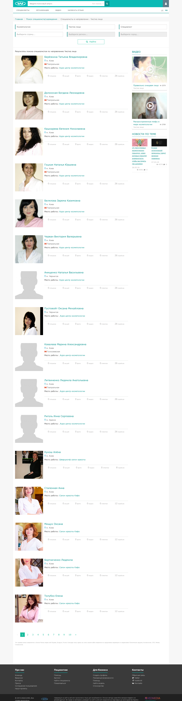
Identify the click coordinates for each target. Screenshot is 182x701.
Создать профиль (100, 675)
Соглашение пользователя (26, 686)
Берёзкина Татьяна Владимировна (65, 56)
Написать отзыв (76, 10)
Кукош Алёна (52, 452)
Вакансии (19, 678)
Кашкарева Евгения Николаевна (64, 128)
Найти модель (98, 683)
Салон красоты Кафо (69, 495)
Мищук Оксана (53, 523)
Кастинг (57, 678)
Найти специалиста (62, 680)
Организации (42, 10)
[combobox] (39, 26)
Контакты (19, 680)
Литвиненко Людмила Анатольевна (66, 380)
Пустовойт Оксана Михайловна (64, 308)
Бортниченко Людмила (58, 559)
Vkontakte (138, 683)
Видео (58, 10)
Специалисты (22, 10)
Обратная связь (138, 675)
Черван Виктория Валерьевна (63, 236)
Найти (92, 41)
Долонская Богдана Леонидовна (64, 92)
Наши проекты (21, 688)
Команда (18, 675)
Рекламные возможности (103, 678)
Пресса (18, 683)
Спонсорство (98, 686)
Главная (19, 19)
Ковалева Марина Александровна (65, 344)
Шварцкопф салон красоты (72, 459)
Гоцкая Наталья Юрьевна (60, 164)
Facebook (138, 680)
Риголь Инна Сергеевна (59, 416)
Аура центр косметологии (71, 68)
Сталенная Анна (54, 487)
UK (162, 10)
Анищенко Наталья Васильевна (64, 272)
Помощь (57, 675)
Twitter (137, 678)
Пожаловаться (60, 683)
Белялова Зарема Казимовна (62, 200)
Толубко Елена (53, 595)
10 (70, 634)
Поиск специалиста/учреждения (41, 19)
